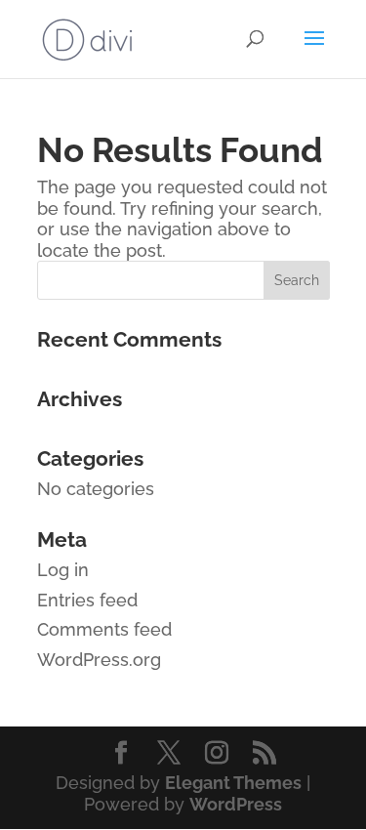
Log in (63, 570)
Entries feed (87, 600)
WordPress (235, 804)
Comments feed (104, 629)
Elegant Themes (233, 782)
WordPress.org (99, 659)
